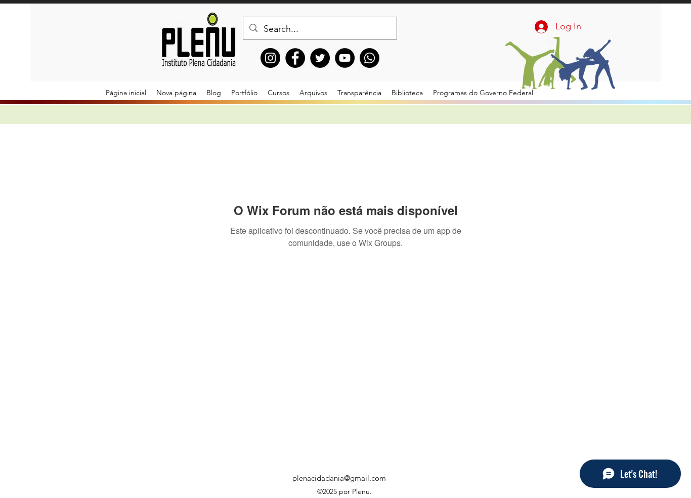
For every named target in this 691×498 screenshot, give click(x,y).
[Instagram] (270, 58)
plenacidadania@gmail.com (339, 478)
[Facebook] (295, 58)
